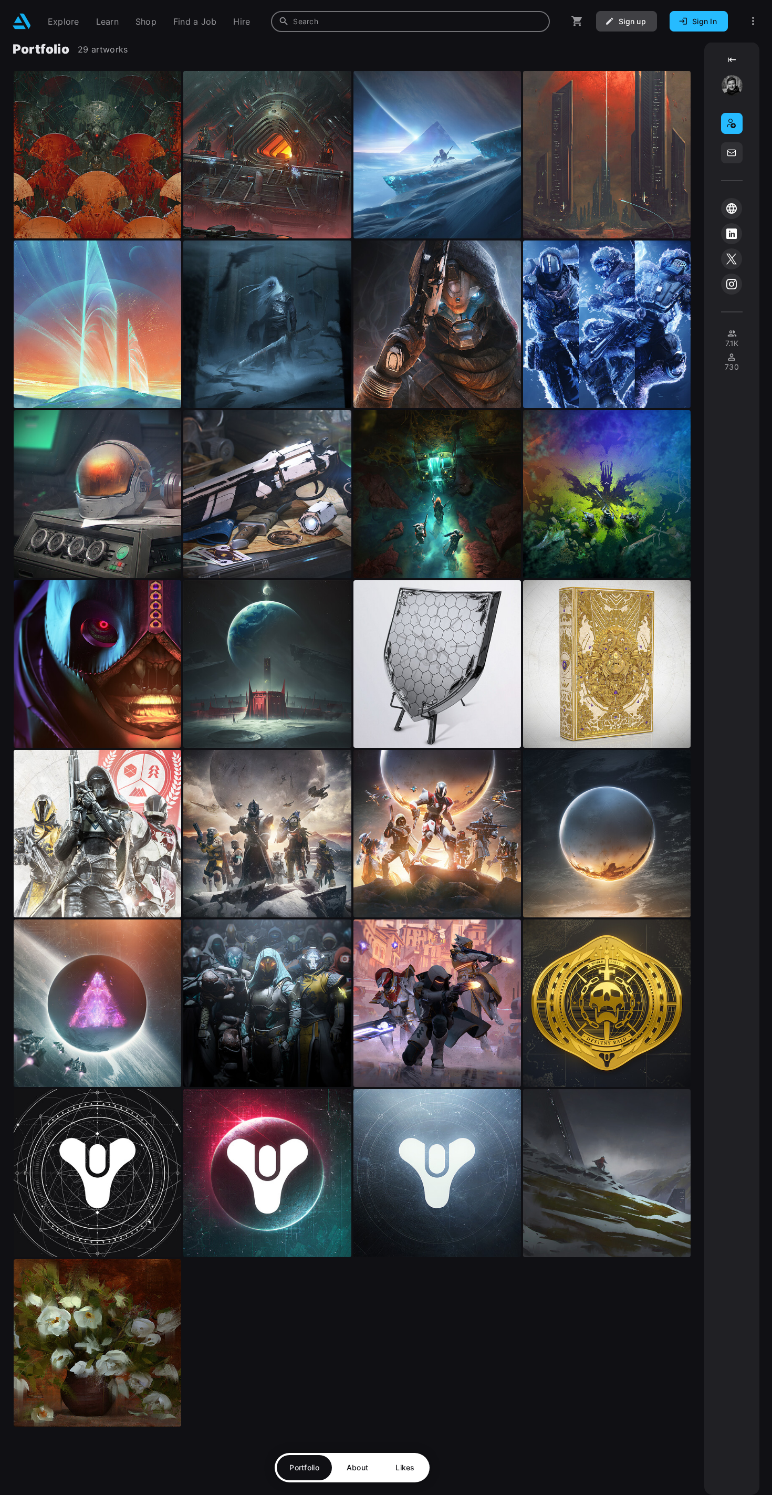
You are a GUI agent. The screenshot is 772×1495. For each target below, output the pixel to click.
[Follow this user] (732, 123)
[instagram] (731, 284)
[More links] (753, 21)
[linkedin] (731, 233)
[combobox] (410, 21)
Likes (404, 1467)
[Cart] (577, 21)
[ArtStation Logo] (22, 21)
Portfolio (304, 1467)
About (357, 1467)
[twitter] (731, 258)
